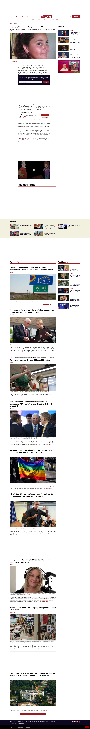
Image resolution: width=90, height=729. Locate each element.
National (71, 30)
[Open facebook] (20, 16)
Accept (87, 727)
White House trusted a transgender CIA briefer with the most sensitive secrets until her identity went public (32, 674)
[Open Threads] (24, 16)
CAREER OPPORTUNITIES (21, 721)
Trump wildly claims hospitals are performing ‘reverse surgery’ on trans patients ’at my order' (25, 233)
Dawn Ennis (11, 564)
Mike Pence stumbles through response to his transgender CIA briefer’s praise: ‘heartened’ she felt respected (31, 403)
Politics (32, 19)
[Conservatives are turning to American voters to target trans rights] (38, 233)
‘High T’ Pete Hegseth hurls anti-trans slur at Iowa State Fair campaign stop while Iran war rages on (32, 495)
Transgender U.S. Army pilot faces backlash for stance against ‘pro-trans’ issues (32, 561)
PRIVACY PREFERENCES (41, 721)
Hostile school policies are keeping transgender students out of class (33, 608)
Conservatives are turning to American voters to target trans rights (50, 233)
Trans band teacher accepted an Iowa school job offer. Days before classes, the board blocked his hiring (32, 358)
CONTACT (11, 721)
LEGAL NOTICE (53, 721)
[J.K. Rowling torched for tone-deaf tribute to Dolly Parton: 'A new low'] (63, 268)
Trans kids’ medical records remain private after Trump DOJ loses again (75, 284)
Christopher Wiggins (12, 314)
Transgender (15, 23)
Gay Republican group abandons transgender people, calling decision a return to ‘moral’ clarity (32, 451)
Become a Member (45, 115)
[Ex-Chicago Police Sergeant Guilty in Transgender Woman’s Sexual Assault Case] (62, 226)
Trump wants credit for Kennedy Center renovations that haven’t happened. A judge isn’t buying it (75, 35)
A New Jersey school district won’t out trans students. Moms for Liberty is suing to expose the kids (75, 308)
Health (45, 19)
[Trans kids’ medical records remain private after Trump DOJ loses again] (63, 283)
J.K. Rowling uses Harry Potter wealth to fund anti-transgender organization (49, 227)
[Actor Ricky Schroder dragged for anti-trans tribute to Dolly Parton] (63, 298)
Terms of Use (28, 727)
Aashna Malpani (15, 61)
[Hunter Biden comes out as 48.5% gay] (63, 47)
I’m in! (46, 82)
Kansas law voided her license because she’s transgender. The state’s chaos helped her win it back (31, 268)
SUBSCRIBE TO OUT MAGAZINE (12, 16)
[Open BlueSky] (22, 16)
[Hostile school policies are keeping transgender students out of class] (33, 627)
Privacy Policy (20, 727)
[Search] (71, 16)
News (39, 19)
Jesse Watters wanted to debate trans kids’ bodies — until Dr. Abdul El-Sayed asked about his (75, 293)
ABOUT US (14, 721)
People (71, 273)
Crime (71, 37)
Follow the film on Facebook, (29, 140)
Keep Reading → (47, 304)
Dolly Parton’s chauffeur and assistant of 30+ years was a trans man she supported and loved (75, 278)
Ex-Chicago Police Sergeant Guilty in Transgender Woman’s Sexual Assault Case (74, 227)
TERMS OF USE (48, 721)
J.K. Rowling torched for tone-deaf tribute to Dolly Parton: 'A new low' (75, 269)
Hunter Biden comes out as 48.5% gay (75, 48)
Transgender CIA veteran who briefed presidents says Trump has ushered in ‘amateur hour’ (32, 311)
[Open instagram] (27, 16)
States (71, 303)
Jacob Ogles (11, 272)
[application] (34, 170)
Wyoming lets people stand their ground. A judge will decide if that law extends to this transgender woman (75, 42)
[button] (34, 170)
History (52, 19)
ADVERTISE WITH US (28, 721)
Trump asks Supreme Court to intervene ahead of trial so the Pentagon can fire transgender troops (25, 227)
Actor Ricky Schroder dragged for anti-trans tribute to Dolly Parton (75, 299)
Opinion (57, 19)
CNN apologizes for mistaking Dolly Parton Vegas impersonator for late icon (75, 56)
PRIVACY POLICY (34, 721)
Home (11, 23)
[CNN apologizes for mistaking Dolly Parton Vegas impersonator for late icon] (63, 55)
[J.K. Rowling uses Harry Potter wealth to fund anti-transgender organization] (38, 226)
